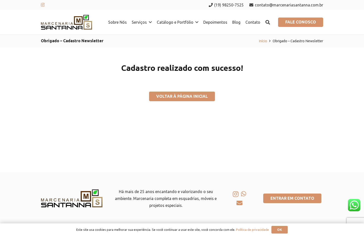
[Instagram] (43, 5)
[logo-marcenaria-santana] (66, 22)
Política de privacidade (252, 229)
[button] (150, 22)
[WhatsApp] (243, 194)
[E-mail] (239, 203)
